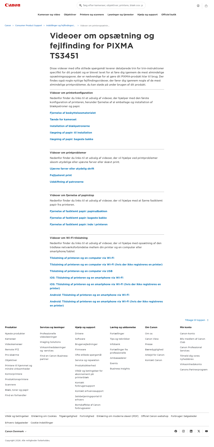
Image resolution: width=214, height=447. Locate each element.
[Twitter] (198, 431)
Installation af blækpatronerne (70, 126)
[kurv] (206, 6)
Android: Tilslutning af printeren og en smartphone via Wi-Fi (89, 294)
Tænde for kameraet (63, 119)
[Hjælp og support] (159, 14)
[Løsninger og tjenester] (135, 14)
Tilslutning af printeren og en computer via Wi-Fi (82, 257)
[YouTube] (206, 431)
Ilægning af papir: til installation (71, 132)
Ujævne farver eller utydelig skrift (72, 168)
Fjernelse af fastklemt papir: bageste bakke (78, 217)
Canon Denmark (14, 431)
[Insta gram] (183, 431)
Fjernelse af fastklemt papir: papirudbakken (78, 211)
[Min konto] (198, 5)
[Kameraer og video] (61, 14)
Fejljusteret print (61, 175)
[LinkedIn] (191, 431)
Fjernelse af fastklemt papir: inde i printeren (78, 224)
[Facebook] (175, 431)
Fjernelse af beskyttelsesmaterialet (73, 112)
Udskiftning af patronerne (67, 181)
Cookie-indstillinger (42, 422)
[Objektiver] (77, 14)
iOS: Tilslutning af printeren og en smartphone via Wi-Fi (86, 277)
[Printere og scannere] (105, 14)
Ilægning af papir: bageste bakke (71, 139)
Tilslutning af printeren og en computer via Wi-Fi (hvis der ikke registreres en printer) (106, 264)
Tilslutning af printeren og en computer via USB (81, 271)
